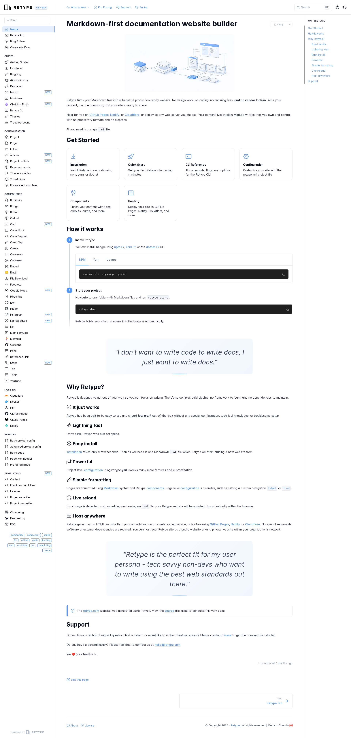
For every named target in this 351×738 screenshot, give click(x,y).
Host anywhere (321, 75)
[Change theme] (337, 7)
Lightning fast (320, 49)
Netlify (114, 115)
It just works (319, 44)
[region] (27, 376)
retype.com (91, 611)
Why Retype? (316, 38)
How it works (316, 33)
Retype (235, 725)
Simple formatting (322, 65)
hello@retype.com (167, 644)
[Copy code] (283, 274)
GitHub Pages (99, 115)
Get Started (315, 28)
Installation (74, 452)
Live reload (318, 70)
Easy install (318, 54)
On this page (316, 20)
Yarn (96, 259)
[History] (344, 7)
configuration (93, 470)
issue (227, 635)
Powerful (317, 60)
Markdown (111, 488)
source (169, 611)
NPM (82, 259)
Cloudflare (132, 115)
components (155, 488)
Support (313, 81)
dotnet (111, 259)
